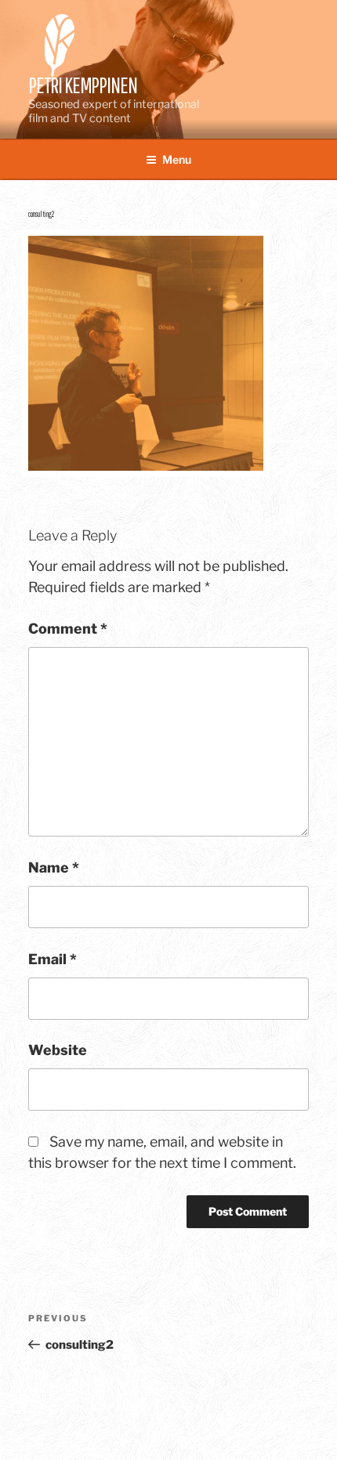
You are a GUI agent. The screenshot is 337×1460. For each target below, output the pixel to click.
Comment (67, 628)
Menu (176, 159)
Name (53, 867)
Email (52, 959)
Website (57, 1050)
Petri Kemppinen (82, 85)
